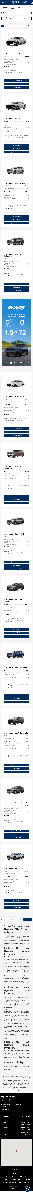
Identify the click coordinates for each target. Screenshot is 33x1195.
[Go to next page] (28, 26)
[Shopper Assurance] (4, 1100)
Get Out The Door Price (17, 80)
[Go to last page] (20, 919)
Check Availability (16, 84)
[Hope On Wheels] (19, 1100)
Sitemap (5, 1179)
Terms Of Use (22, 1176)
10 (25, 26)
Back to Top (27, 919)
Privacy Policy (9, 1176)
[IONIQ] (11, 1100)
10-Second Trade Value (17, 87)
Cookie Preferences (24, 1182)
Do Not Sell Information (9, 1182)
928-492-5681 (7, 1116)
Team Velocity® (14, 1186)
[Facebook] (14, 1169)
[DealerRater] (19, 1169)
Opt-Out (27, 1179)
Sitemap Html (16, 1179)
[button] (16, 1151)
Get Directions (6, 1109)
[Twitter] (16, 1169)
